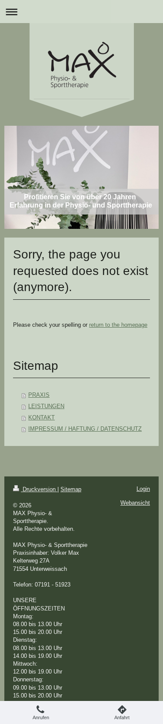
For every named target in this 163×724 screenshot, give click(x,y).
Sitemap (70, 489)
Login (143, 489)
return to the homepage (118, 325)
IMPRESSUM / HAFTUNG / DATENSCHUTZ (85, 429)
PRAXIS (39, 395)
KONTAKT (41, 417)
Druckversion (39, 489)
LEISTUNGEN (46, 406)
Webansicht (135, 502)
